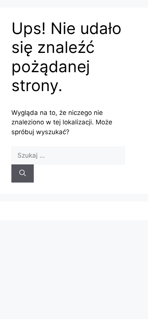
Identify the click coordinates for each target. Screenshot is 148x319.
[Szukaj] (22, 173)
